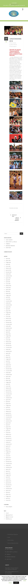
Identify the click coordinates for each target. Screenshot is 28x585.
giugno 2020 (8, 380)
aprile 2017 (8, 453)
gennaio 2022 (8, 343)
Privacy (8, 537)
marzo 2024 (8, 299)
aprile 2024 (8, 297)
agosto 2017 (8, 446)
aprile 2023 (8, 314)
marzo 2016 (8, 479)
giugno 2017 (8, 450)
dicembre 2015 (8, 484)
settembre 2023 (9, 305)
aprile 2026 (8, 264)
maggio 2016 (8, 475)
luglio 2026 (8, 258)
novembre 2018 (9, 417)
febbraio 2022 (8, 341)
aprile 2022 (8, 337)
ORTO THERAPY (9, 239)
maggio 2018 (8, 428)
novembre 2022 (9, 324)
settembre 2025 (9, 275)
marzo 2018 (8, 432)
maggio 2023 (8, 312)
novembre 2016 (9, 463)
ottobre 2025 (8, 274)
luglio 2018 (8, 424)
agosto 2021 (8, 353)
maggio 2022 (8, 335)
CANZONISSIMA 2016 (15, 40)
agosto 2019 (8, 399)
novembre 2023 (9, 301)
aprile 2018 (8, 430)
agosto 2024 (8, 289)
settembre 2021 (9, 351)
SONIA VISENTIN (14, 44)
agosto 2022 (8, 330)
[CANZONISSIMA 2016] (13, 32)
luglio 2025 (8, 279)
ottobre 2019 (8, 395)
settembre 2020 (9, 374)
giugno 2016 (8, 473)
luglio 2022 (8, 332)
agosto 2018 (8, 422)
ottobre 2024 (8, 287)
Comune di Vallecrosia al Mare (12, 543)
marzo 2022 (8, 339)
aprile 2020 (8, 384)
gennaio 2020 (8, 390)
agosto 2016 (8, 469)
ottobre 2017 (8, 442)
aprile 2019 (8, 407)
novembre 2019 (9, 393)
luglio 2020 (8, 378)
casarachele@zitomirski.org (14, 4)
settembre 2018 (9, 421)
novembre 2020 (9, 370)
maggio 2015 (8, 496)
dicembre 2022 (8, 322)
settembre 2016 (9, 467)
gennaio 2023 (8, 320)
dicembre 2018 (8, 415)
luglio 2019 (8, 401)
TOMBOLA (8, 243)
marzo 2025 (8, 283)
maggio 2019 (8, 405)
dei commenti (9, 517)
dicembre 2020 (8, 368)
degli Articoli (9, 515)
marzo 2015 (8, 500)
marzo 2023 (8, 316)
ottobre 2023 (8, 303)
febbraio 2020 (8, 388)
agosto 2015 (8, 490)
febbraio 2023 (8, 318)
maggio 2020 (8, 382)
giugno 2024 (8, 293)
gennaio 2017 (8, 459)
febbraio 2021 (8, 364)
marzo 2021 (8, 362)
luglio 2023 (8, 308)
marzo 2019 (8, 409)
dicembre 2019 (8, 392)
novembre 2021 (9, 347)
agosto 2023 (8, 306)
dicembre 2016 (8, 461)
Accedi (7, 513)
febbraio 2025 (8, 285)
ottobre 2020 (8, 372)
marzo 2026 (8, 266)
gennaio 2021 (8, 366)
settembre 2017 (9, 444)
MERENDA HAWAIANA (10, 245)
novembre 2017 (9, 440)
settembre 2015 (9, 488)
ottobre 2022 (8, 326)
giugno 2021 (8, 357)
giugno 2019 (8, 403)
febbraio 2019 (8, 411)
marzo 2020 (8, 386)
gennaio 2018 (8, 436)
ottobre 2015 (8, 486)
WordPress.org (9, 518)
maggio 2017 (8, 451)
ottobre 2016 (8, 465)
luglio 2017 (8, 448)
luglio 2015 (8, 492)
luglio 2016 (8, 471)
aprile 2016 (8, 477)
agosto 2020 (8, 376)
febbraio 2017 (8, 457)
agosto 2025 (8, 277)
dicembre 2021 (8, 345)
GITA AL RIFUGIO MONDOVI (17, 219)
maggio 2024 (8, 295)
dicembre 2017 (8, 438)
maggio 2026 (8, 262)
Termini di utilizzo (10, 540)
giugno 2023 (8, 310)
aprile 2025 (8, 281)
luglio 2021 (8, 355)
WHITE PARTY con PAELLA (11, 241)
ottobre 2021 (8, 349)
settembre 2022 (9, 328)
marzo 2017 (8, 455)
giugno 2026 (8, 260)
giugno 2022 (8, 334)
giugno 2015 (8, 494)
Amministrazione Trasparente (12, 534)
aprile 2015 (8, 498)
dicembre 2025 (8, 272)
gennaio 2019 (8, 413)
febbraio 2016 (8, 480)
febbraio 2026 (8, 268)
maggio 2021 (8, 359)
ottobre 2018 (8, 419)
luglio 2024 (8, 291)
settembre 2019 (9, 397)
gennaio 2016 (8, 482)
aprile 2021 (8, 361)
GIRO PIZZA (8, 247)
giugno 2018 (8, 426)
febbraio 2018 (8, 434)
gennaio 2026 (8, 270)
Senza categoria (13, 46)
